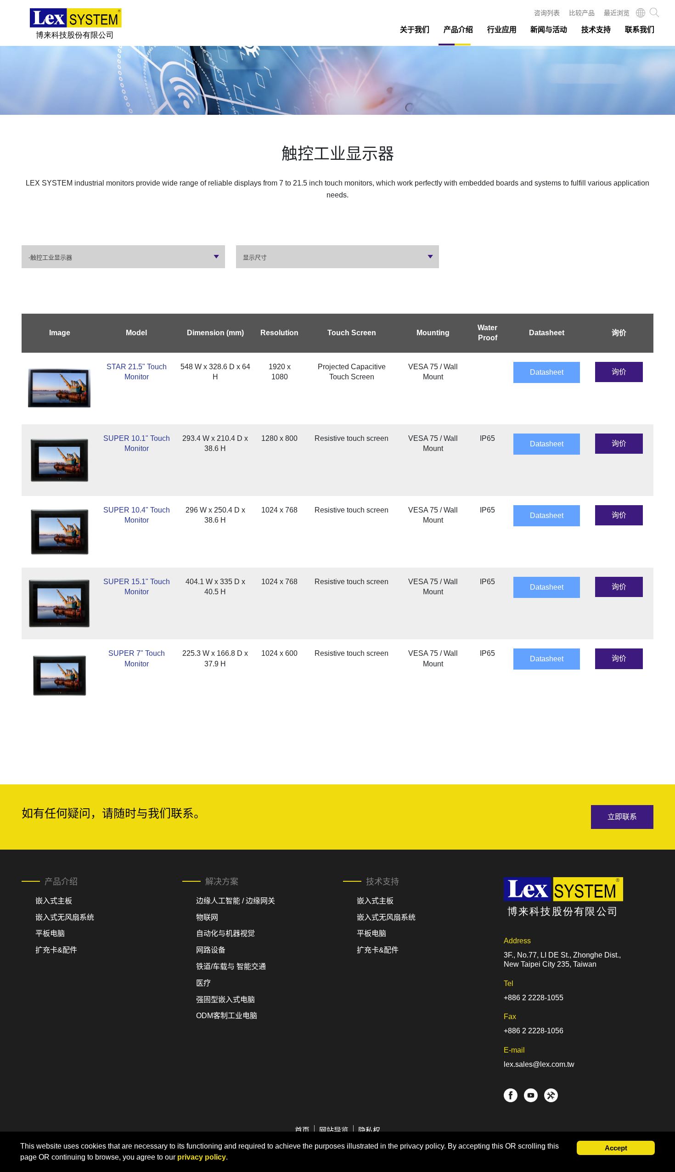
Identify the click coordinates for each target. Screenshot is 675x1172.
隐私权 (369, 1130)
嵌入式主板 (53, 901)
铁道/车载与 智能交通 (231, 966)
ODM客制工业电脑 (226, 1016)
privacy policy (201, 1157)
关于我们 (414, 30)
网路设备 (210, 950)
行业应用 (502, 30)
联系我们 (639, 30)
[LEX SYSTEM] (76, 23)
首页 (302, 1130)
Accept (616, 1148)
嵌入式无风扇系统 (64, 917)
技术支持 (596, 30)
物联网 (207, 917)
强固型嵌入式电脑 (225, 999)
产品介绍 (458, 30)
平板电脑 (50, 933)
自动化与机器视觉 (225, 933)
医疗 (203, 983)
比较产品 (582, 13)
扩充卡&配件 (56, 950)
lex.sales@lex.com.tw (539, 1064)
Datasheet (546, 372)
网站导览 (334, 1130)
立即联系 (622, 817)
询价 (619, 372)
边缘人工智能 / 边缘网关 (235, 901)
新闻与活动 (548, 30)
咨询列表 (547, 13)
